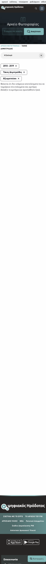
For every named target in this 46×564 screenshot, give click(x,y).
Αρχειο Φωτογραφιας (10, 46)
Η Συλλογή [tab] (8, 55)
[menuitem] (36, 9)
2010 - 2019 (8, 66)
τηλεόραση (23, 2)
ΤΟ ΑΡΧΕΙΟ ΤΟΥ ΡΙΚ (34, 516)
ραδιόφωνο (35, 2)
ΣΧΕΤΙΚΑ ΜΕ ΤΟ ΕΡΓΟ (13, 516)
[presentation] (23, 55)
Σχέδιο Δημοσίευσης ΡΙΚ (23, 526)
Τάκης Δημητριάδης (12, 72)
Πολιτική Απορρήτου (35, 521)
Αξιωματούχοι (9, 79)
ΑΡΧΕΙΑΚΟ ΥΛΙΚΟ (9, 521)
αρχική (5, 2)
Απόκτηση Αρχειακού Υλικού (23, 530)
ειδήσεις (13, 2)
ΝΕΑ (22, 521)
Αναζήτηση (35, 32)
